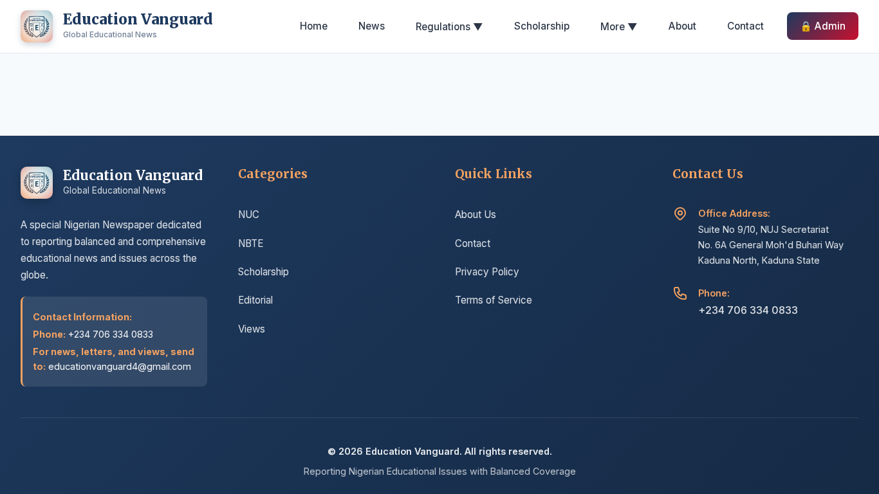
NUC (248, 214)
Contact (745, 26)
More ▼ (619, 27)
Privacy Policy (487, 272)
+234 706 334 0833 (748, 310)
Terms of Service (493, 300)
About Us (475, 214)
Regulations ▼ (449, 27)
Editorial (255, 300)
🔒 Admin (823, 26)
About (682, 26)
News (371, 26)
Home (314, 26)
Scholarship (541, 26)
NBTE (250, 243)
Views (251, 329)
